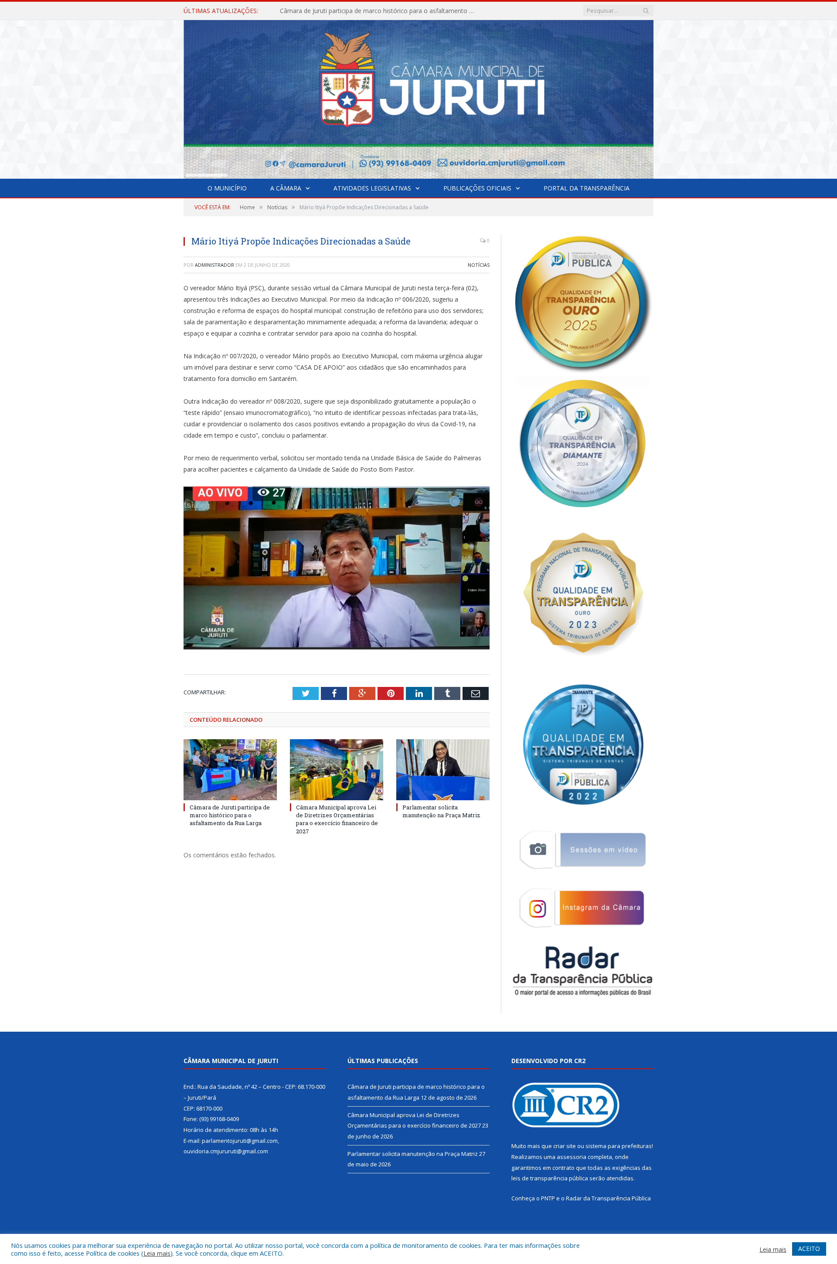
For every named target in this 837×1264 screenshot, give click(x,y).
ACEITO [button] (809, 1248)
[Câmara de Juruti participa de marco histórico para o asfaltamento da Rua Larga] (230, 769)
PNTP (548, 1198)
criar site (564, 1146)
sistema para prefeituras (618, 1146)
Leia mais (156, 1253)
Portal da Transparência (586, 188)
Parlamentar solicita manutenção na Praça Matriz (441, 811)
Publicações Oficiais (477, 188)
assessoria (571, 1157)
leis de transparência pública (549, 1178)
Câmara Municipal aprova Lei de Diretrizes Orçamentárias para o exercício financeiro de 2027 (380, 11)
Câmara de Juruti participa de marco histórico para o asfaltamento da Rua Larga (230, 815)
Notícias (479, 265)
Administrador (214, 265)
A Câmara (285, 188)
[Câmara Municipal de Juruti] (418, 97)
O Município (227, 188)
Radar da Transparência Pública (608, 1198)
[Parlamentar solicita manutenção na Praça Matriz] (443, 769)
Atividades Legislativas (372, 188)
